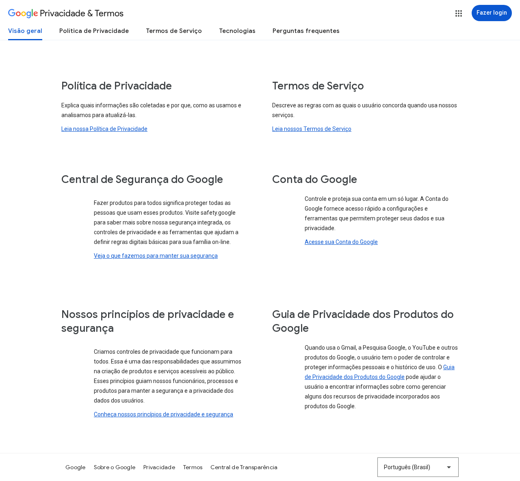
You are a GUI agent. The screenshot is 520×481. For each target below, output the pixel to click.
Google (75, 467)
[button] (459, 13)
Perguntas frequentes (306, 31)
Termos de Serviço (174, 31)
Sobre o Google (115, 467)
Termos (193, 467)
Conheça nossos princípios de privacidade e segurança (163, 414)
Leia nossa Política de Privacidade (104, 129)
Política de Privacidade (94, 31)
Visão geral (25, 31)
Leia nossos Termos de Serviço (311, 129)
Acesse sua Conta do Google (341, 242)
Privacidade (159, 467)
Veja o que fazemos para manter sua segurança (156, 255)
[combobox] (418, 467)
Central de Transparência (243, 467)
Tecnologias (237, 31)
